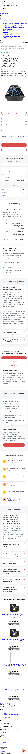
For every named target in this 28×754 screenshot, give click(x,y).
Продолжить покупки (5, 753)
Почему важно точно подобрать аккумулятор (10, 333)
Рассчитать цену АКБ (14, 145)
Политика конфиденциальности (11, 714)
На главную (3, 732)
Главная (5, 712)
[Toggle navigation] (0, 18)
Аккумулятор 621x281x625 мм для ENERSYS (12, 341)
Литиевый (14, 361)
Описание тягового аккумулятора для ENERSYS (12, 288)
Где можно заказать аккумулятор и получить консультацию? (10, 589)
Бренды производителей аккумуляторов (13, 27)
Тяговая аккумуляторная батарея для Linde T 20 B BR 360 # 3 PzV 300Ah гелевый (14, 665)
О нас (4, 713)
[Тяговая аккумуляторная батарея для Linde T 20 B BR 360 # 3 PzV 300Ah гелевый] (14, 658)
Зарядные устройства (8, 30)
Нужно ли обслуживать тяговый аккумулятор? (10, 562)
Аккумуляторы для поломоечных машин (13, 25)
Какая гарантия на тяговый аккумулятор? (11, 580)
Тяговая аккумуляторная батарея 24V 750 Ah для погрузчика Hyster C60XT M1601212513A (14, 641)
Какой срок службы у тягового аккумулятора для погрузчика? (12, 555)
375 (25, 168)
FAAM (10, 29)
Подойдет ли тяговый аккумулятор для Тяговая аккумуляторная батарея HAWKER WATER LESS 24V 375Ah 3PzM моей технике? (11, 519)
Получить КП (14, 150)
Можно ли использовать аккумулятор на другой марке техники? (12, 571)
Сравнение (14, 365)
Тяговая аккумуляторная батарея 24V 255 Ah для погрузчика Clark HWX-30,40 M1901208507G (14, 616)
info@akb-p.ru (5, 15)
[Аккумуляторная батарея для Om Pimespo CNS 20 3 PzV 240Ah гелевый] (14, 683)
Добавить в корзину (14, 113)
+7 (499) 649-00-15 (5, 4)
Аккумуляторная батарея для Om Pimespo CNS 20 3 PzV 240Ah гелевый (14, 690)
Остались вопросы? (5, 717)
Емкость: (12, 622)
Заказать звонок (4, 13)
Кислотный (14, 358)
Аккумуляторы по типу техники (11, 22)
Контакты (5, 32)
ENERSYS (6, 29)
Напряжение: (13, 621)
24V (25, 165)
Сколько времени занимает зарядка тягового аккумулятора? (11, 546)
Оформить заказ (4, 751)
